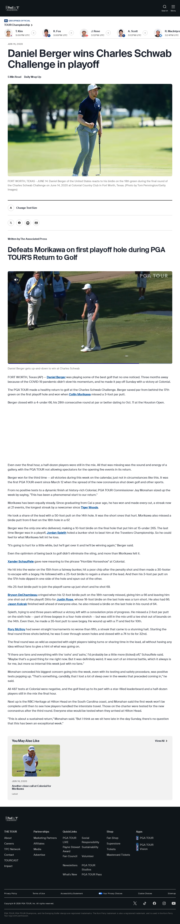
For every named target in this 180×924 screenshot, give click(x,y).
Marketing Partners (45, 838)
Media (37, 849)
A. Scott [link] (133, 31)
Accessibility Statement (72, 893)
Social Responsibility (90, 840)
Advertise (39, 855)
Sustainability (90, 847)
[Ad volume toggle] (16, 280)
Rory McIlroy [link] (16, 629)
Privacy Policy (10, 893)
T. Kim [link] (19, 31)
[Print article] (28, 223)
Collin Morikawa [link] (80, 394)
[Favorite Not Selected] (33, 32)
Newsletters (70, 865)
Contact (9, 855)
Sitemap (172, 893)
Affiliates (39, 843)
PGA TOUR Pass (92, 874)
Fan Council (70, 856)
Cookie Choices (145, 893)
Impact (8, 866)
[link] (12, 8)
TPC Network (12, 849)
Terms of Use (39, 893)
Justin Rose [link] (65, 599)
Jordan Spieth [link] (56, 533)
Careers (9, 843)
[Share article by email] (36, 223)
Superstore (113, 843)
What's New (70, 874)
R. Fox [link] (57, 31)
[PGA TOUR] (12, 818)
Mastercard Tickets (118, 855)
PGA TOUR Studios (88, 867)
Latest (15, 794)
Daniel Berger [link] (56, 377)
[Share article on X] (11, 223)
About (8, 838)
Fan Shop (112, 838)
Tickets (111, 849)
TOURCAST (11, 860)
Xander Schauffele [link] (21, 561)
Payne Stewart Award (71, 849)
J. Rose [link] (95, 31)
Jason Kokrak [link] (17, 604)
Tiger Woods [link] (89, 507)
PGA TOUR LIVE (69, 840)
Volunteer (88, 856)
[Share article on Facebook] (19, 223)
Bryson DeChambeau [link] (22, 595)
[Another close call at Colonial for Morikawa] (36, 761)
